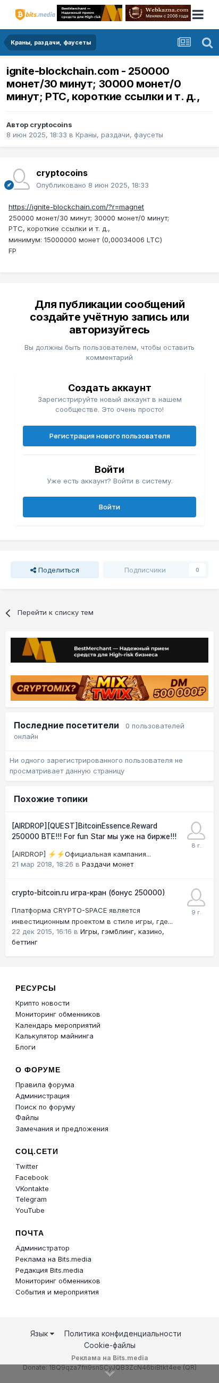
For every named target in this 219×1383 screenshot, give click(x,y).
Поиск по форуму (45, 1107)
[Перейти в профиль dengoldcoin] (196, 831)
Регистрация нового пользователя (109, 435)
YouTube (30, 1210)
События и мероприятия (57, 1292)
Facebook (31, 1177)
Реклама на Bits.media (53, 1259)
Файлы (27, 1117)
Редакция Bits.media (49, 1270)
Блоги (25, 1047)
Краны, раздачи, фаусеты (119, 134)
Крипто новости (42, 1003)
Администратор (42, 1248)
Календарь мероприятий (57, 1025)
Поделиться (57, 570)
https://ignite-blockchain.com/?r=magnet (76, 206)
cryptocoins (51, 124)
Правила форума (44, 1084)
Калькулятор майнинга (54, 1036)
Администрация (42, 1095)
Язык (40, 1333)
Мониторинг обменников (57, 1014)
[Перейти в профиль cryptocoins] (19, 179)
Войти (109, 507)
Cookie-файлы (110, 1345)
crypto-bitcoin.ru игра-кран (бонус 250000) (88, 892)
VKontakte (32, 1188)
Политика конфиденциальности (122, 1333)
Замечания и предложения (61, 1128)
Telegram (31, 1199)
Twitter (26, 1166)
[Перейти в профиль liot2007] (196, 897)
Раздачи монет (107, 864)
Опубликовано (92, 185)
